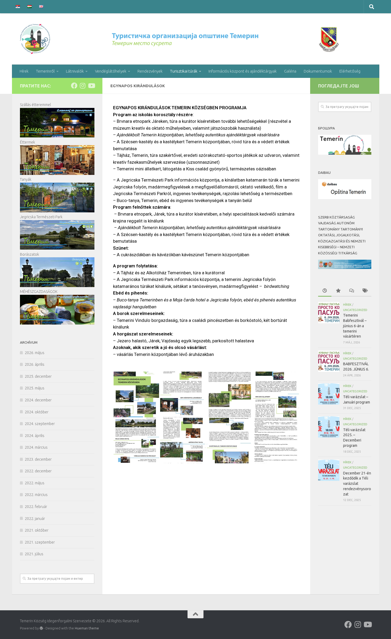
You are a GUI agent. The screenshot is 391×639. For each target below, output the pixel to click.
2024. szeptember (40, 424)
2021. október (36, 530)
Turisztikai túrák (183, 71)
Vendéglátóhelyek (110, 71)
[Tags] (364, 291)
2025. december (38, 376)
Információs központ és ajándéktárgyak (243, 71)
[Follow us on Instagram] (83, 85)
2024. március (36, 447)
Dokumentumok (318, 71)
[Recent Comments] (351, 291)
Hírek (24, 71)
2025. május (34, 388)
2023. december (38, 459)
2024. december (38, 400)
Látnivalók (75, 71)
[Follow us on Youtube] (91, 85)
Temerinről (45, 71)
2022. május (34, 483)
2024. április (34, 436)
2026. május (34, 353)
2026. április (34, 364)
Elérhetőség (349, 71)
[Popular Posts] (338, 291)
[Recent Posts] (324, 291)
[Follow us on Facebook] (74, 85)
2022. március (36, 495)
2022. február (36, 507)
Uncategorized (355, 310)
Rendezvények (150, 71)
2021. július (34, 554)
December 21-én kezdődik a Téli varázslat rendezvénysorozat (357, 483)
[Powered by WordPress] (41, 628)
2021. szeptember (40, 542)
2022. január (35, 518)
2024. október (36, 412)
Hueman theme (87, 628)
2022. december (38, 471)
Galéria (290, 71)
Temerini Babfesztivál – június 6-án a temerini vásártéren (355, 325)
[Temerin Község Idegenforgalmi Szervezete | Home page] (181, 39)
